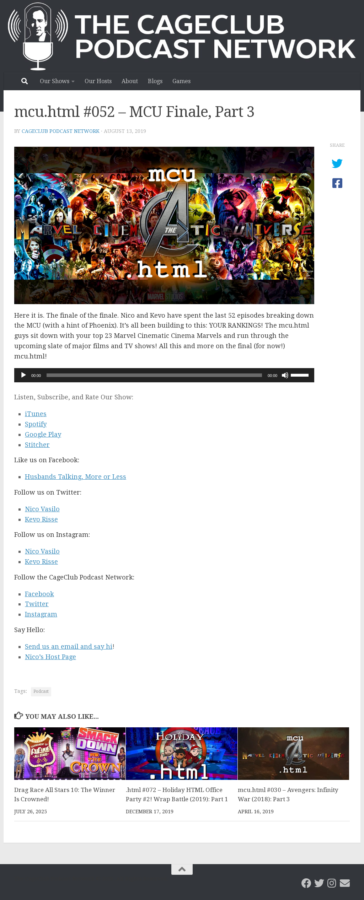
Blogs (155, 81)
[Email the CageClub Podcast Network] (345, 883)
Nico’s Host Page (50, 657)
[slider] (301, 374)
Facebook (39, 594)
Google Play (43, 434)
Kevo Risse (41, 519)
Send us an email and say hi (68, 646)
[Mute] (285, 375)
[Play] (23, 375)
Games (181, 81)
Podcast (41, 691)
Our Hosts (98, 81)
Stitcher (37, 444)
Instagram (41, 614)
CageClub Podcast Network (61, 131)
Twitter (37, 604)
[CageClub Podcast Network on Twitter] (319, 883)
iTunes (36, 413)
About (130, 81)
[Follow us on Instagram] (332, 883)
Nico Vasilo (42, 509)
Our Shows (54, 81)
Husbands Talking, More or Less (75, 476)
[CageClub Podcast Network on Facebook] (306, 883)
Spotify (36, 424)
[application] (164, 375)
